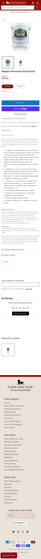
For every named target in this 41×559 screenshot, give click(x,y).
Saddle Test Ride (11, 454)
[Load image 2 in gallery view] (20, 62)
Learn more (28, 289)
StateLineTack (17, 549)
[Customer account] (33, 2)
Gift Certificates (10, 493)
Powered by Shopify (26, 549)
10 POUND (7, 86)
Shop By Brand (10, 499)
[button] (20, 249)
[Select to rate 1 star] (13, 308)
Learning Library (11, 460)
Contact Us (9, 418)
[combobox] (20, 7)
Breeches (8, 484)
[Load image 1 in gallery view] (8, 62)
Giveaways (8, 457)
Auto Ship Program (12, 421)
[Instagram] (18, 532)
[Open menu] (3, 2)
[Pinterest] (27, 532)
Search (7, 403)
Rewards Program (11, 442)
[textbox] (20, 285)
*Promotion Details (12, 415)
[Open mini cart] (37, 2)
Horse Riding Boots (12, 481)
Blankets (8, 487)
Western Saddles (11, 490)
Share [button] (6, 262)
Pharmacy (8, 503)
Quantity (4, 91)
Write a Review (20, 313)
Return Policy (10, 412)
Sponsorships (10, 451)
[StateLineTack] (16, 3)
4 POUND (19, 86)
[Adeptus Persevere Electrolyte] (8, 349)
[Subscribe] (32, 515)
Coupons (8, 496)
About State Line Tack (13, 439)
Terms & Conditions (12, 467)
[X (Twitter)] (22, 532)
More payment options (20, 114)
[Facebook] (13, 532)
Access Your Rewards (13, 424)
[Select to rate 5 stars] (27, 308)
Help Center (9, 427)
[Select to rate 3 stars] (20, 308)
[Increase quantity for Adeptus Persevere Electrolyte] (14, 95)
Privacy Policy (10, 463)
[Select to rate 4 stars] (24, 308)
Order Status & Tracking (14, 406)
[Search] (37, 8)
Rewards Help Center (13, 445)
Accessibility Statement (14, 470)
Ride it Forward (10, 448)
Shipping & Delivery (12, 409)
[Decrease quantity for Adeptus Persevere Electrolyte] (4, 95)
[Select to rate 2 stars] (16, 308)
